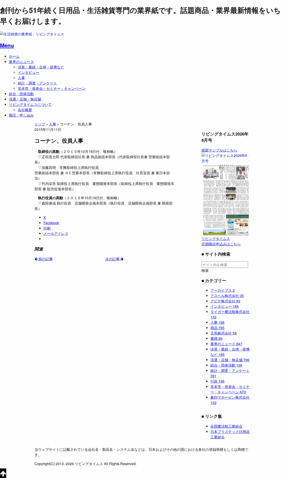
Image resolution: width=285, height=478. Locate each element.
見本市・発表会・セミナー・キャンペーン (52, 88)
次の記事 (112, 258)
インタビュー (28, 72)
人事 (21, 77)
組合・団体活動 (21, 93)
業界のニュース (21, 61)
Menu (7, 45)
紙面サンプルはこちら (219, 150)
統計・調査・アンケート (37, 83)
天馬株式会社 (223, 333)
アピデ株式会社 (225, 301)
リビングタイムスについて (30, 104)
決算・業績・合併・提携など (41, 67)
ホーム (14, 56)
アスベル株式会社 (227, 295)
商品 (217, 327)
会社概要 (25, 109)
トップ (40, 124)
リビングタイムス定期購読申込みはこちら (221, 241)
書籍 (216, 338)
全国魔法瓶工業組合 (226, 426)
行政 (217, 381)
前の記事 (45, 258)
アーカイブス (222, 290)
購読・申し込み (21, 115)
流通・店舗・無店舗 (25, 99)
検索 (205, 270)
